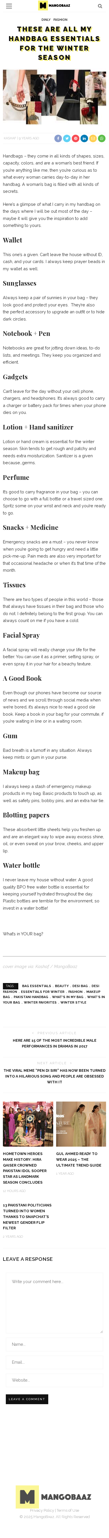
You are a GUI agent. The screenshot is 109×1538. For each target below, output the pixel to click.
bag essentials (36, 986)
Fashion (60, 20)
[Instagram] (61, 1519)
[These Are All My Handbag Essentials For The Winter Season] (54, 96)
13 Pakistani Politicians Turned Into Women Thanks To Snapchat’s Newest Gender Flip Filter (27, 1216)
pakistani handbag (31, 997)
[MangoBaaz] (54, 1496)
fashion (75, 992)
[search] (100, 6)
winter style (73, 1002)
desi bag (80, 986)
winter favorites (40, 1002)
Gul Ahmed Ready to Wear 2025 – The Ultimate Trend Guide (78, 1159)
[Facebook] (35, 1519)
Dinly (46, 20)
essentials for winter (43, 992)
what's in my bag (67, 997)
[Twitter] (48, 1519)
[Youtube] (74, 1519)
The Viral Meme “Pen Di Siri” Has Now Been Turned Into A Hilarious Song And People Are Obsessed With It (54, 1076)
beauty (62, 986)
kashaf (10, 138)
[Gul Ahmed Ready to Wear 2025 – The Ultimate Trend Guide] (81, 1123)
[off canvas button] (9, 6)
